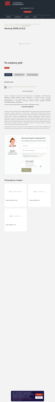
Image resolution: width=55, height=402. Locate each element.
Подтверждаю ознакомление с (32, 156)
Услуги (34, 17)
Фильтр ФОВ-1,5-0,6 (11, 225)
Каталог (27, 17)
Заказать (7, 67)
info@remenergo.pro (12, 154)
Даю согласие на (35, 153)
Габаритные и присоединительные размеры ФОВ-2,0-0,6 (22, 86)
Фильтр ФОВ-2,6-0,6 (35, 200)
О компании (17, 17)
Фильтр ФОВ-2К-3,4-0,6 (12, 200)
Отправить (26, 170)
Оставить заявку (27, 11)
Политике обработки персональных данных (21, 398)
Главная (8, 17)
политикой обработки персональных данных (32, 156)
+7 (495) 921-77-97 (28, 8)
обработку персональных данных (39, 154)
